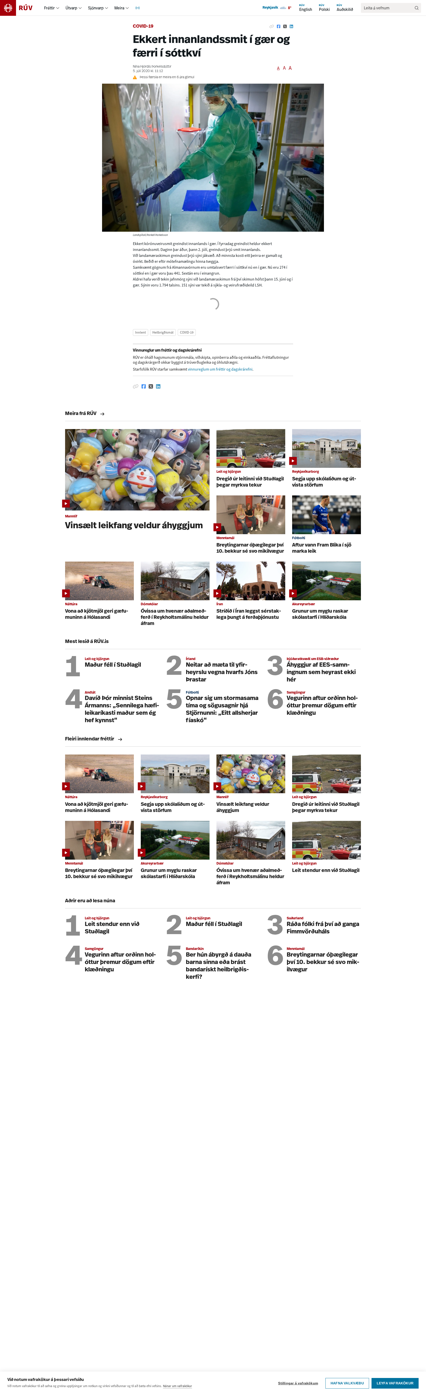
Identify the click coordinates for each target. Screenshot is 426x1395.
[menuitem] (58, 8)
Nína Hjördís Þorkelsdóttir (152, 67)
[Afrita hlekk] (271, 27)
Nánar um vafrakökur (177, 1386)
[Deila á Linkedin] (291, 27)
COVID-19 (143, 26)
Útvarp (71, 8)
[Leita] (416, 7)
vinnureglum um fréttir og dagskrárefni (220, 369)
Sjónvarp (96, 8)
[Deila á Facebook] (278, 27)
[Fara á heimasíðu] (20, 8)
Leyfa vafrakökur (395, 1383)
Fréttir (49, 8)
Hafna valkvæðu (347, 1383)
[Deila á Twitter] (285, 27)
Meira (119, 8)
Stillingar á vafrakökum (298, 1383)
